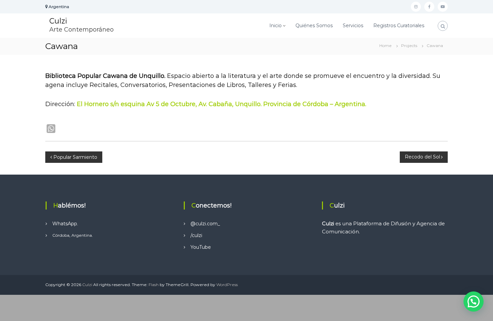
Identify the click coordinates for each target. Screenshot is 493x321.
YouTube (200, 247)
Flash (154, 284)
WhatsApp (64, 224)
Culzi (58, 21)
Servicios (353, 25)
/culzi (196, 235)
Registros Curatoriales (398, 25)
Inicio (275, 25)
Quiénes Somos (314, 25)
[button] (473, 301)
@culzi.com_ (205, 224)
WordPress (227, 284)
